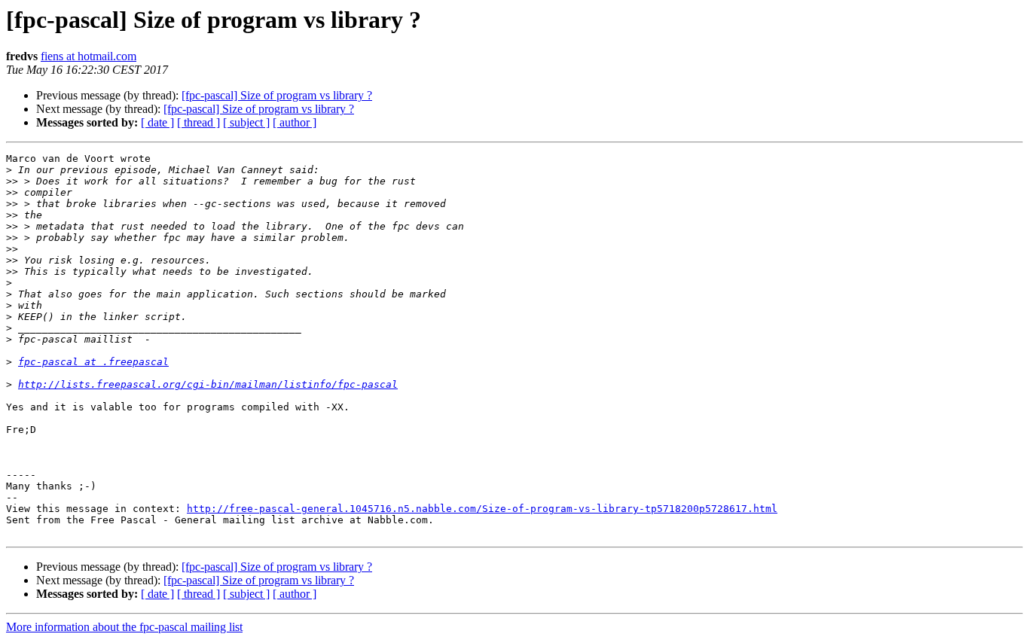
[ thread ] (198, 122)
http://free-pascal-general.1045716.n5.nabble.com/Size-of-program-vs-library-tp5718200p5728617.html (482, 508)
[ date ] (157, 122)
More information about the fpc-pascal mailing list (124, 626)
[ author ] (294, 122)
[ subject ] (246, 122)
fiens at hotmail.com (88, 56)
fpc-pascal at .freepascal (93, 361)
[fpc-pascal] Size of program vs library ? (277, 95)
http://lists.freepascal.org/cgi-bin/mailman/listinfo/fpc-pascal (208, 384)
